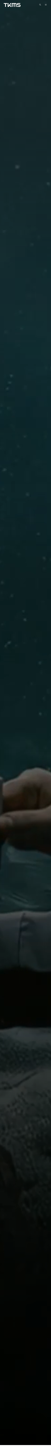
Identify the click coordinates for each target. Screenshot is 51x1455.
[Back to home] (12, 5)
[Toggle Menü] (46, 4)
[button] (41, 5)
